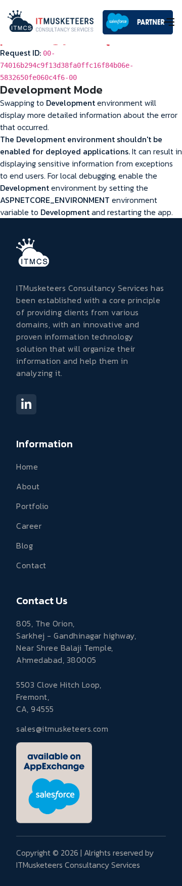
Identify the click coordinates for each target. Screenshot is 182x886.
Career (28, 526)
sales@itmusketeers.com (62, 729)
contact (31, 565)
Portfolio (32, 506)
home (27, 466)
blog (24, 545)
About (28, 486)
